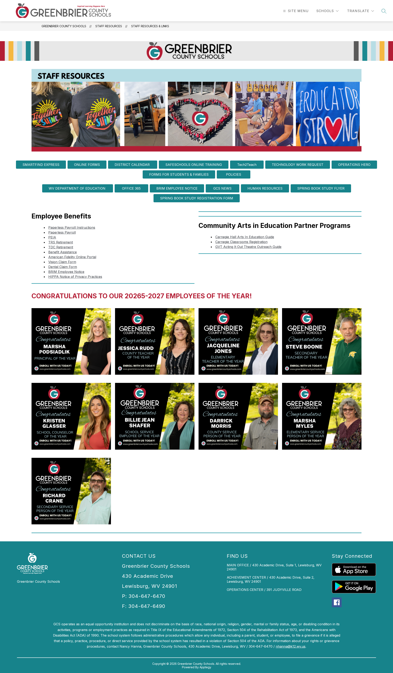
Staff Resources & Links (150, 26)
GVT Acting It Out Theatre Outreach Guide (248, 247)
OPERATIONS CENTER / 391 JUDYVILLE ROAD (264, 590)
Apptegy (205, 667)
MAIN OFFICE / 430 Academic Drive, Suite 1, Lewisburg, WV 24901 (274, 567)
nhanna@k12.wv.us (290, 646)
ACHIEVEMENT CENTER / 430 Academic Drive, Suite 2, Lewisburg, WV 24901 (270, 579)
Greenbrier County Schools (64, 26)
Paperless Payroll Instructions (71, 227)
